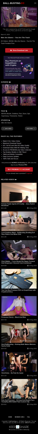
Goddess (15, 113)
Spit (28, 113)
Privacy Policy (10, 30)
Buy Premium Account (19, 169)
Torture (20, 116)
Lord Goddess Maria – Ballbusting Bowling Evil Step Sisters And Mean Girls (18, 233)
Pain (20, 113)
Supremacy (5, 116)
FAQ (28, 417)
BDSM (3, 113)
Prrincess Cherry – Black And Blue (13, 317)
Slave (24, 113)
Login (28, 173)
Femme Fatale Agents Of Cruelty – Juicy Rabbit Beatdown (18, 204)
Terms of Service (23, 30)
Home (10, 417)
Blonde (9, 113)
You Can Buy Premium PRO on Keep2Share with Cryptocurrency (18, 291)
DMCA (27, 422)
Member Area (19, 417)
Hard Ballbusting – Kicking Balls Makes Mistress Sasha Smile (18, 345)
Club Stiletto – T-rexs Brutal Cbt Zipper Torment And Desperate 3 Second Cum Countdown (18, 262)
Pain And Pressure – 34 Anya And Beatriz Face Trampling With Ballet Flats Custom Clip (17, 401)
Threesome (13, 116)
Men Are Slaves (6, 123)
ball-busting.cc (13, 421)
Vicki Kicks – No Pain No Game (12, 373)
